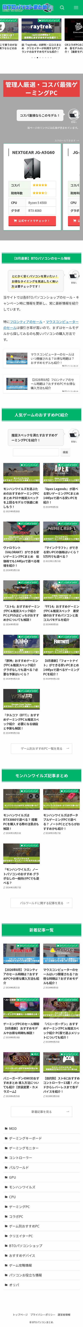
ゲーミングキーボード (25, 1138)
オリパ (14, 1284)
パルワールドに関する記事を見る (41, 903)
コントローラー (20, 1157)
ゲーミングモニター (24, 1148)
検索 (65, 452)
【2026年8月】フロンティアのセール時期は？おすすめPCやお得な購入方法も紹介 (53, 384)
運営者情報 (64, 1314)
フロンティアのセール (26, 321)
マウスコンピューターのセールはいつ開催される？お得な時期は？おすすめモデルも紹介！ (52, 358)
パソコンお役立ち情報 (25, 1275)
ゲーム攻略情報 (20, 1265)
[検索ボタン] (62, 7)
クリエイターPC (21, 1235)
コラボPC (16, 1216)
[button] (32, 57)
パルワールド (19, 1167)
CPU (12, 1196)
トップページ (20, 1314)
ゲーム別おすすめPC (24, 1226)
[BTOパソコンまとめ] (28, 7)
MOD (13, 1128)
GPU (12, 1177)
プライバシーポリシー (42, 1314)
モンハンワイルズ (22, 1187)
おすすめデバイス (22, 1255)
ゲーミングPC (19, 1206)
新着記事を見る (41, 1111)
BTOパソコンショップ (25, 1245)
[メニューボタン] (76, 7)
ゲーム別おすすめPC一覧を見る (41, 748)
